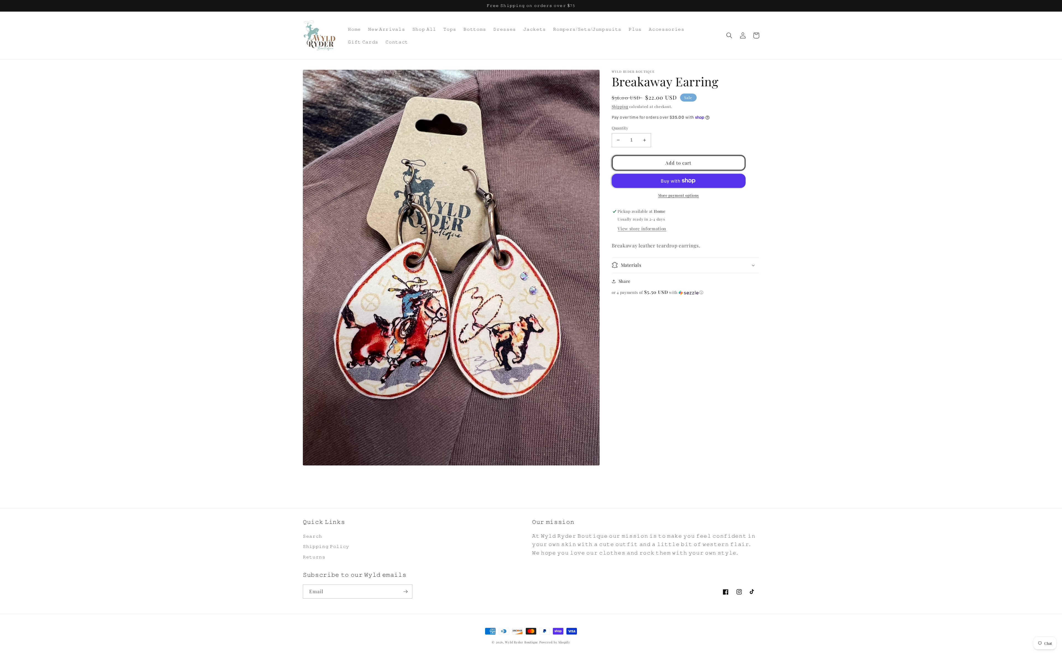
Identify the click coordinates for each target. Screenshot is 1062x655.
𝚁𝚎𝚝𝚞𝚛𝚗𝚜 (314, 557)
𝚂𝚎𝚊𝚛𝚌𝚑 (312, 536)
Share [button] (625, 281)
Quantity (620, 128)
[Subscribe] (405, 591)
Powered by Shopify (554, 642)
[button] (729, 35)
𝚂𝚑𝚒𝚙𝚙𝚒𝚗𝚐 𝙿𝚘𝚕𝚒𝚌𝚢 (326, 546)
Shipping (620, 106)
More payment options (678, 195)
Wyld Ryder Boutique (522, 642)
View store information (642, 228)
